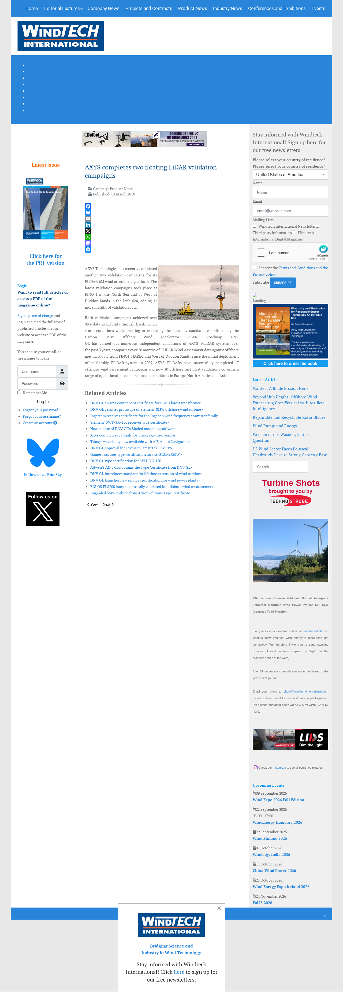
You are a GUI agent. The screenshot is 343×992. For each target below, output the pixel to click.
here (179, 971)
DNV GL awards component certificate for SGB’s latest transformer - (146, 403)
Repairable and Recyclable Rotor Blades (289, 417)
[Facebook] (162, 206)
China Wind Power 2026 (274, 870)
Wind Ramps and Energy (275, 425)
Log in (43, 401)
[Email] (162, 219)
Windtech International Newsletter (287, 226)
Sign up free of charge (35, 315)
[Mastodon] (162, 243)
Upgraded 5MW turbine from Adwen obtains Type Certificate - (141, 493)
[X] (162, 231)
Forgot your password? (41, 410)
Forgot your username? (42, 416)
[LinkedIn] (162, 225)
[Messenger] (162, 249)
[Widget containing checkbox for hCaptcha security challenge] (290, 252)
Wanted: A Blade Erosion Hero (280, 388)
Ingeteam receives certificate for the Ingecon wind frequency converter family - (155, 415)
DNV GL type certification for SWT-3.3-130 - (126, 460)
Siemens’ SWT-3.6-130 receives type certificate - (129, 422)
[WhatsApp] (162, 237)
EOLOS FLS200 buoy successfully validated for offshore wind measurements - (153, 486)
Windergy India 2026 (271, 854)
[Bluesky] (162, 212)
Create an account (38, 422)
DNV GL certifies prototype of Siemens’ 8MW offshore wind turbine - (146, 409)
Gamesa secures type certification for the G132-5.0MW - (136, 454)
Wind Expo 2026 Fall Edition (278, 799)
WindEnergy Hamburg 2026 (277, 822)
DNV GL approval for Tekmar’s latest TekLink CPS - (132, 448)
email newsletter (313, 631)
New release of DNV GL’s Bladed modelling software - (134, 428)
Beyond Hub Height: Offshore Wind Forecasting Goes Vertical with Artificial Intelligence (289, 402)
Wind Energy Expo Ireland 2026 (281, 886)
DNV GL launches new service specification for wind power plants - (145, 480)
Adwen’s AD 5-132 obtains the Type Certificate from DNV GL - (141, 467)
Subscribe (261, 282)
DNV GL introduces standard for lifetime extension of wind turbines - (147, 473)
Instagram (279, 767)
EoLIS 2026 (262, 902)
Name (257, 182)
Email (257, 201)
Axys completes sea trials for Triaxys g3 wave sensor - (133, 435)
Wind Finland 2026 (270, 838)
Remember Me (35, 392)
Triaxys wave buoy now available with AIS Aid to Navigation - (140, 441)
